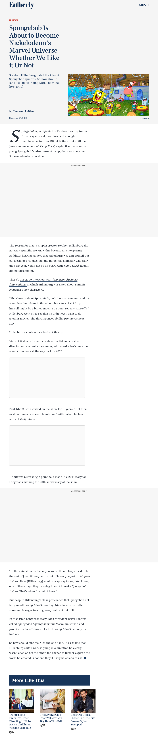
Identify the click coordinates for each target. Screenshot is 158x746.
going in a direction (55, 648)
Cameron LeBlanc (24, 111)
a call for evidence (26, 261)
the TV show (45, 131)
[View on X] (47, 377)
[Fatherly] (21, 5)
